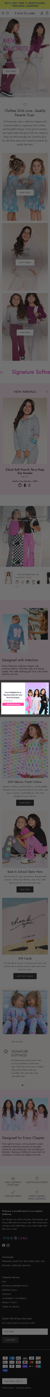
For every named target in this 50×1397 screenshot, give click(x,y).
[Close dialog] (47, 684)
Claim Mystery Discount (13, 704)
